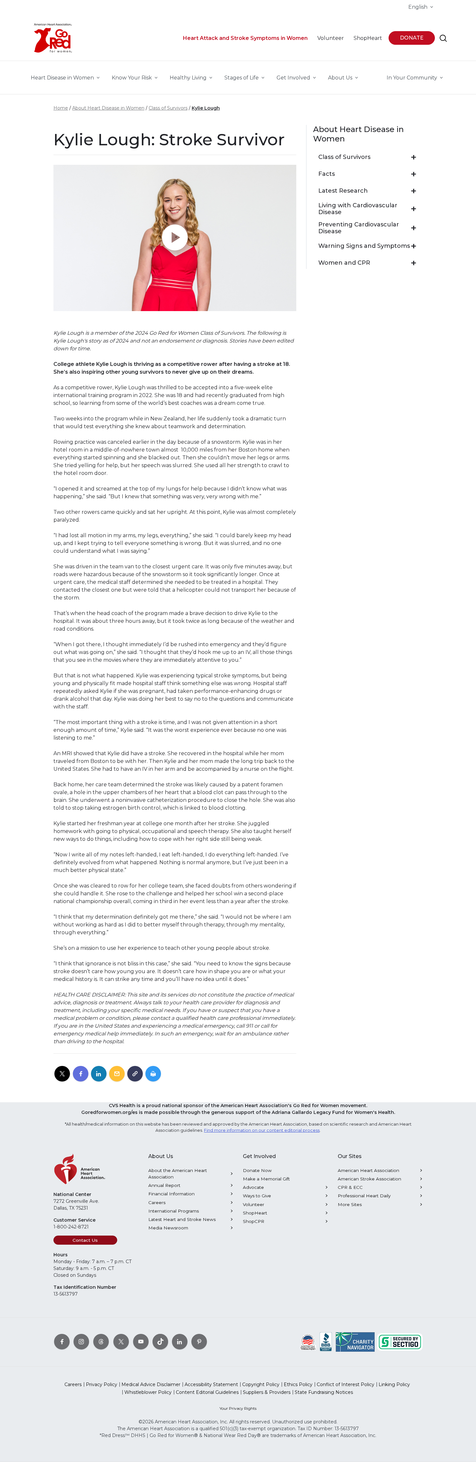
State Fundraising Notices (324, 1392)
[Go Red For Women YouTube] (140, 1341)
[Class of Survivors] (413, 157)
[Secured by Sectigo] (400, 1341)
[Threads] (101, 1341)
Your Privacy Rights (238, 1408)
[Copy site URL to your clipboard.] (135, 1074)
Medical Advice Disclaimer (150, 1384)
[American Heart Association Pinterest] (199, 1341)
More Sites (350, 1204)
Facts (326, 174)
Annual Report (164, 1185)
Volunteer (253, 1204)
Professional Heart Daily (364, 1195)
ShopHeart (255, 1212)
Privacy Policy (101, 1384)
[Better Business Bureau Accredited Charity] (326, 1341)
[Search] (443, 38)
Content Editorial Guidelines (207, 1392)
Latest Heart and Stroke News (182, 1219)
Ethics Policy (298, 1384)
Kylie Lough (206, 108)
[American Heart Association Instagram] (81, 1341)
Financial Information (171, 1193)
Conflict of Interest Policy (345, 1384)
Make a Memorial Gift (266, 1178)
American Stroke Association (369, 1178)
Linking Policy (394, 1384)
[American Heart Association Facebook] (61, 1341)
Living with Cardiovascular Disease (357, 209)
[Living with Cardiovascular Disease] (413, 209)
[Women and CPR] (413, 263)
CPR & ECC (350, 1187)
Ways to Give (257, 1195)
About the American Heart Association (177, 1173)
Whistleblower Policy (148, 1392)
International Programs (173, 1211)
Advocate (253, 1187)
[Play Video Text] (174, 238)
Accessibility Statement (211, 1384)
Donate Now (257, 1170)
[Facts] (413, 174)
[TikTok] (160, 1341)
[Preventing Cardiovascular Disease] (413, 228)
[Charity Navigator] (355, 1341)
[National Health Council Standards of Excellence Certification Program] (308, 1341)
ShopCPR (253, 1221)
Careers (156, 1202)
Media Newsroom (168, 1227)
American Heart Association (368, 1170)
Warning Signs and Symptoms (364, 246)
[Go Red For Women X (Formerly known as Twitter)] (121, 1341)
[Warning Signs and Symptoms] (413, 246)
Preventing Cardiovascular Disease (358, 228)
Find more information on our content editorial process (262, 1130)
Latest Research (343, 190)
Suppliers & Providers (266, 1392)
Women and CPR (344, 263)
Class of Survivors (168, 108)
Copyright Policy (260, 1384)
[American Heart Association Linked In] (179, 1341)
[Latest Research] (413, 191)
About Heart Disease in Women (108, 108)
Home (60, 108)
